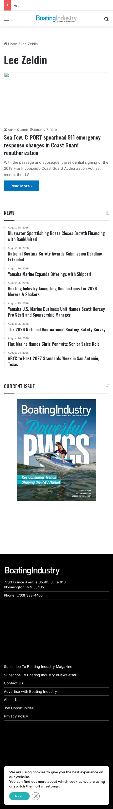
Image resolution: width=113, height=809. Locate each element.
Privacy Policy (16, 716)
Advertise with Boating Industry (30, 691)
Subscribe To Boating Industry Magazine (38, 666)
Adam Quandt (18, 130)
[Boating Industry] (56, 18)
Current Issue (19, 386)
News (9, 212)
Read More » (22, 186)
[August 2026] (56, 450)
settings (52, 786)
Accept (19, 796)
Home (12, 44)
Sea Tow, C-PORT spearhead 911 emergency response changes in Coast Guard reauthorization (52, 145)
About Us (11, 700)
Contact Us (13, 683)
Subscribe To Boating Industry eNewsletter (40, 675)
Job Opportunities (19, 708)
